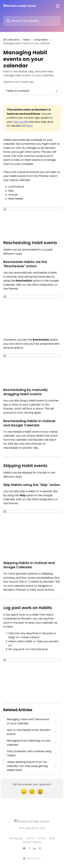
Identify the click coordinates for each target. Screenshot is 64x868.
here (29, 126)
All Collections (11, 39)
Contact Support (32, 842)
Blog (52, 838)
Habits (26, 39)
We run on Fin (34, 858)
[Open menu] (58, 6)
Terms (30, 838)
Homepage (16, 838)
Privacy (42, 838)
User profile (20, 122)
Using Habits (41, 39)
